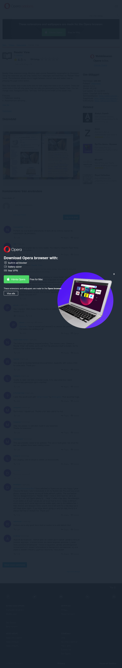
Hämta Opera (18, 279)
